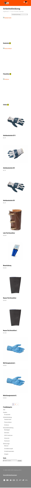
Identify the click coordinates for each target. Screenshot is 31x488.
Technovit (7, 441)
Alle (4, 409)
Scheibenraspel (8, 448)
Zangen (6, 454)
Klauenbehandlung (8, 427)
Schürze (6, 425)
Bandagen (7, 430)
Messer (6, 446)
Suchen (19, 460)
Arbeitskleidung (7, 417)
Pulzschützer (8, 422)
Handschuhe (7, 419)
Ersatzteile (7, 414)
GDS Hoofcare (8, 435)
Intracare (6, 438)
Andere (5, 412)
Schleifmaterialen (9, 451)
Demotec (6, 432)
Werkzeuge (6, 443)
